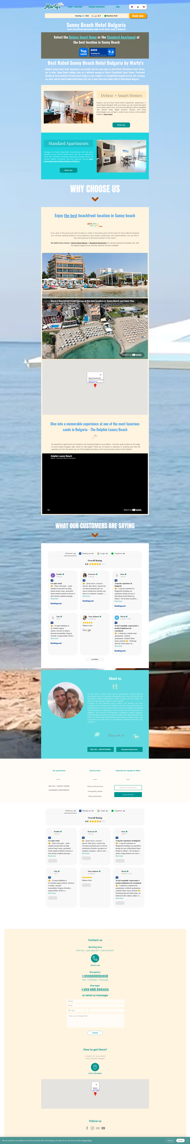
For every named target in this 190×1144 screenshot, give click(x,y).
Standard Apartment (121, 37)
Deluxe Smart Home (83, 37)
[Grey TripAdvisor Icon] (98, 1128)
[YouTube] (103, 1128)
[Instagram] (92, 1128)
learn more (108, 114)
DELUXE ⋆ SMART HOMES (59, 786)
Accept (180, 1140)
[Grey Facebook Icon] (87, 1128)
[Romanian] (144, 6)
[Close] (187, 1140)
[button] (59, 771)
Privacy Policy (87, 1140)
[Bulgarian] (138, 6)
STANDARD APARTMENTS (59, 790)
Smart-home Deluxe (79, 243)
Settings (170, 1140)
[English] (132, 6)
